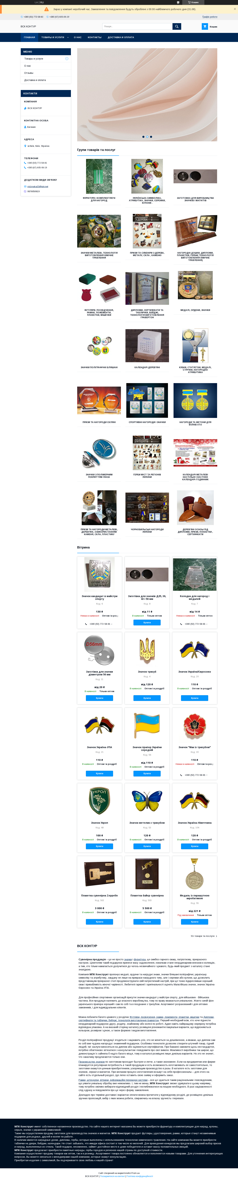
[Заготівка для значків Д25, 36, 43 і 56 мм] (147, 574)
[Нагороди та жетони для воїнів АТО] (195, 400)
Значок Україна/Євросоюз (194, 671)
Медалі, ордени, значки (195, 310)
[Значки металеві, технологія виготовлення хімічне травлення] (99, 231)
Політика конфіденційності (139, 1176)
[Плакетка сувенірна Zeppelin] (99, 873)
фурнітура (140, 959)
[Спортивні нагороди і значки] (147, 400)
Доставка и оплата (121, 37)
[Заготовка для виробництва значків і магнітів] (195, 176)
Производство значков (92, 1061)
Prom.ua (135, 1173)
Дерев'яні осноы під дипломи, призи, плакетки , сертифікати (195, 532)
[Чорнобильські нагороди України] (147, 507)
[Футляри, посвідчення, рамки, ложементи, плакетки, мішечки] (99, 288)
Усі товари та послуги (202, 936)
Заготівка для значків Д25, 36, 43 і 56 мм (147, 597)
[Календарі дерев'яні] (147, 345)
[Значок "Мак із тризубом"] (194, 725)
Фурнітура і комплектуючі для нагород (99, 199)
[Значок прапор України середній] (147, 725)
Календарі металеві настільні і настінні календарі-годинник (195, 477)
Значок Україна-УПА (99, 747)
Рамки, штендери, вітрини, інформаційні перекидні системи (113, 1080)
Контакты (94, 37)
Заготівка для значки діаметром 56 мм (99, 673)
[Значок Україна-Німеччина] (194, 800)
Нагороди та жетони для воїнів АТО (195, 423)
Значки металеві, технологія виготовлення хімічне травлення (99, 255)
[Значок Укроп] (99, 800)
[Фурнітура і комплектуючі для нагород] (99, 176)
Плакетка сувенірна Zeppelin (99, 895)
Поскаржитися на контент (112, 1176)
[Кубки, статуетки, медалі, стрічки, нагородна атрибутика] (195, 345)
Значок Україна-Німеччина (195, 822)
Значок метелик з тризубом (147, 822)
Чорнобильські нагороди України (147, 530)
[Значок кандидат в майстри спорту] (99, 574)
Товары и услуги (52, 37)
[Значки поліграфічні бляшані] (99, 345)
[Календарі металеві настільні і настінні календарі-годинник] (195, 452)
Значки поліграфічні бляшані (99, 367)
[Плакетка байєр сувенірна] (147, 873)
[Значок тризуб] (147, 649)
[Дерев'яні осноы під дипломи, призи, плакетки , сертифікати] (195, 507)
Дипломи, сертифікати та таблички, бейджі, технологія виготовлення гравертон (147, 314)
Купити (147, 622)
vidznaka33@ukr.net (37, 186)
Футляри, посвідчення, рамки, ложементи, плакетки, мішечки (99, 312)
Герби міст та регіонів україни (147, 475)
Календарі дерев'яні (147, 367)
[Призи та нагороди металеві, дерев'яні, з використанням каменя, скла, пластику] (99, 507)
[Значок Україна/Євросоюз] (194, 649)
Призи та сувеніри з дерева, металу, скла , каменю (147, 254)
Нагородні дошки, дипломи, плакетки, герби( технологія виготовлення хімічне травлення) (195, 256)
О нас (78, 37)
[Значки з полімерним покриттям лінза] (99, 452)
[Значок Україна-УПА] (99, 725)
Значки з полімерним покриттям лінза (99, 475)
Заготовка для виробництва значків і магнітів (195, 199)
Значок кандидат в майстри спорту (99, 597)
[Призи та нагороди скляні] (99, 400)
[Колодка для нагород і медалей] (194, 574)
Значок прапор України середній (147, 748)
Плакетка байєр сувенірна (147, 895)
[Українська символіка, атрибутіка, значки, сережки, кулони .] (147, 176)
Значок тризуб (147, 671)
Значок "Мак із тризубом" (195, 747)
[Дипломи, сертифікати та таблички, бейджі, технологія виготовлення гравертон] (147, 288)
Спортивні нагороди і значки (147, 422)
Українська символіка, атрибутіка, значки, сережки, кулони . (147, 200)
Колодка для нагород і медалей (194, 597)
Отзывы (28, 73)
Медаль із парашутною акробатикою (194, 897)
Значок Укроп (99, 822)
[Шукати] (176, 26)
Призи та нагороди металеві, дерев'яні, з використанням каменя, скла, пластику (99, 532)
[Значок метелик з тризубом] (147, 800)
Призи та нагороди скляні (99, 422)
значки (128, 959)
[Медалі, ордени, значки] (195, 288)
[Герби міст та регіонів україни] (147, 452)
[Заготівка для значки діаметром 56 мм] (99, 649)
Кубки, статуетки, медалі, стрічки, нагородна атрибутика (195, 370)
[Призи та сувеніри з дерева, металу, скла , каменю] (147, 231)
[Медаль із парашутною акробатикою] (194, 873)
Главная (29, 37)
